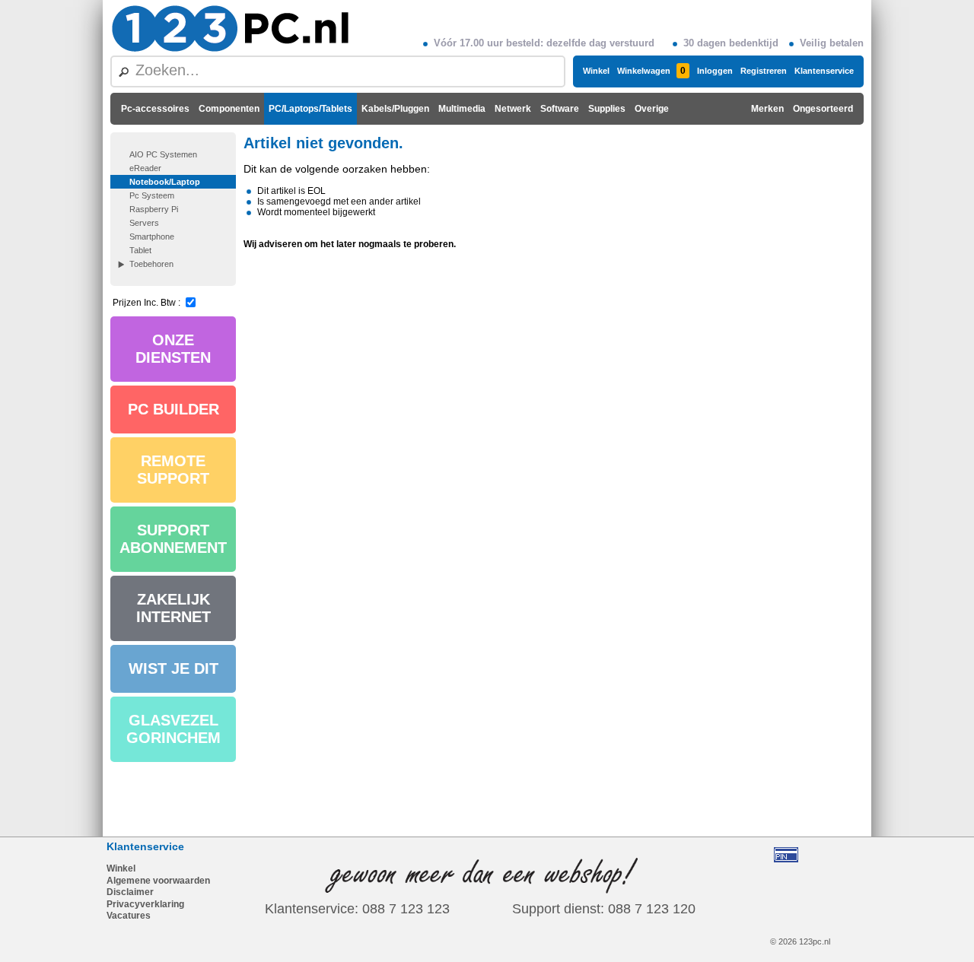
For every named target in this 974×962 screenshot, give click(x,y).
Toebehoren (151, 263)
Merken (767, 108)
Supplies (606, 108)
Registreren (763, 70)
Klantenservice (824, 70)
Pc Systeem (151, 195)
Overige (652, 108)
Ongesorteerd (823, 108)
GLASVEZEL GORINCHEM (173, 729)
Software (559, 108)
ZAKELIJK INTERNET (173, 608)
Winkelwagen (651, 70)
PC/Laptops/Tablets (310, 108)
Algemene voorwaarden (158, 880)
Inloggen (715, 70)
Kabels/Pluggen (395, 108)
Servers (144, 222)
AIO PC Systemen (163, 154)
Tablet (140, 250)
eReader (145, 168)
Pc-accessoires (155, 108)
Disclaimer (130, 892)
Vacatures (129, 915)
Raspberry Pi (153, 209)
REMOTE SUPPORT (173, 469)
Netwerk (513, 108)
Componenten (229, 108)
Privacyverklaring (145, 904)
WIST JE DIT (173, 668)
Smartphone (151, 236)
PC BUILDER (173, 409)
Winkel (596, 70)
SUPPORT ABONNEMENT (173, 539)
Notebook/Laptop (164, 181)
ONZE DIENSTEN (173, 349)
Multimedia (461, 108)
